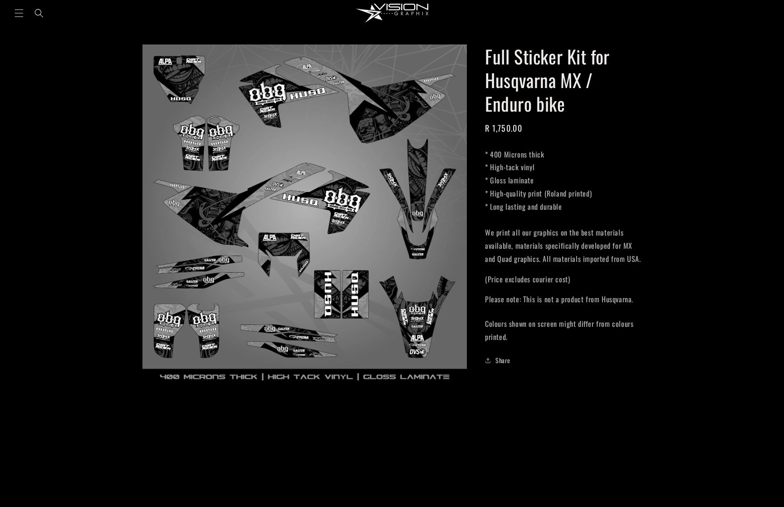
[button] (19, 13)
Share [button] (502, 360)
